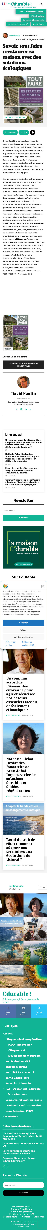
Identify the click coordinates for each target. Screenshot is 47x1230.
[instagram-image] (12, 905)
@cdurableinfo (16, 886)
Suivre (42, 887)
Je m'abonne (23, 518)
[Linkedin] (26, 409)
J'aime (7, 1005)
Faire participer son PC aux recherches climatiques (19, 1152)
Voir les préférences (23, 637)
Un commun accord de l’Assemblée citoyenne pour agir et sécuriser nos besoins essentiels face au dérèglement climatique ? (23, 443)
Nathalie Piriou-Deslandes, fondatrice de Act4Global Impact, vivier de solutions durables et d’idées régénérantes (22, 457)
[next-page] (8, 1166)
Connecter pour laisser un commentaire (24, 364)
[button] (43, 586)
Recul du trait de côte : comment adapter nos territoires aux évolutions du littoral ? (21, 470)
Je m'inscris (23, 1193)
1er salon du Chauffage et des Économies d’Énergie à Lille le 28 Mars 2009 (22, 1136)
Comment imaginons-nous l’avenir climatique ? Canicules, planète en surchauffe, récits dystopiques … (22, 482)
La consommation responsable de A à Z (23, 1144)
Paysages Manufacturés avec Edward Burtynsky (19, 1159)
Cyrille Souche (13, 715)
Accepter (23, 622)
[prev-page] (4, 1166)
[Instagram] (21, 409)
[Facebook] (17, 409)
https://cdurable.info (23, 398)
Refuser (23, 630)
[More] (32, 132)
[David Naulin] (6, 35)
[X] (30, 409)
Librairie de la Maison (15, 117)
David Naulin (14, 35)
